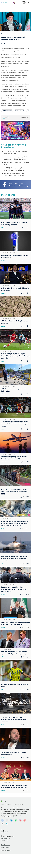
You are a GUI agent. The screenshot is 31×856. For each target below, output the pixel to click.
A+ (5, 44)
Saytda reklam (5, 845)
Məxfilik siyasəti (6, 850)
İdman (3, 227)
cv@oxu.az (4, 832)
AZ (23, 2)
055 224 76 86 (5, 840)
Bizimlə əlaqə (5, 847)
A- (2, 44)
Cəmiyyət (4, 462)
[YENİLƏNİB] (15, 508)
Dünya (3, 260)
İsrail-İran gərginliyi (7, 110)
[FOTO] (15, 475)
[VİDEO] (15, 339)
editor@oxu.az (5, 838)
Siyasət (3, 497)
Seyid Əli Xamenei (19, 110)
